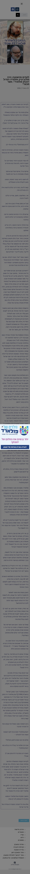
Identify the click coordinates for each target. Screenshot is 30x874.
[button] (2, 426)
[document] (15, 437)
